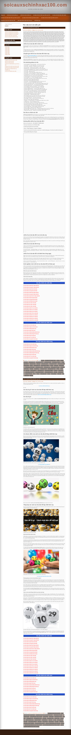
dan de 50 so (27, 370)
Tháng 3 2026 (7, 50)
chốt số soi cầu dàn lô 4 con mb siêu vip (11, 34)
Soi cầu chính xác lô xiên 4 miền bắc (29, 306)
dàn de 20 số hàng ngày (53, 363)
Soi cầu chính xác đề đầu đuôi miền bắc (30, 653)
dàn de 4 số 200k (36, 368)
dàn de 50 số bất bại (40, 370)
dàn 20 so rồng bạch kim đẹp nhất (50, 360)
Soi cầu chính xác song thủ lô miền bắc (30, 290)
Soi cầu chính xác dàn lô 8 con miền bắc (30, 311)
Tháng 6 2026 (7, 47)
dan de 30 (31, 365)
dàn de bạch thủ (57, 718)
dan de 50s (55, 370)
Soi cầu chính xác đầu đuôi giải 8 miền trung (31, 352)
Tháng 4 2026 (7, 49)
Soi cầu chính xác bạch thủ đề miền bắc (30, 297)
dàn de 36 (51, 365)
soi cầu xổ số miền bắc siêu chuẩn (59, 15)
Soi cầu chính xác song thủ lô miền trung (30, 710)
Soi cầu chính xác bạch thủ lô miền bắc (30, 641)
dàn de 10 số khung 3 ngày (56, 362)
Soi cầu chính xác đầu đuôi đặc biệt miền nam (31, 684)
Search (6, 26)
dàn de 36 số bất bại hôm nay (30, 367)
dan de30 (34, 373)
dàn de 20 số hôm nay (61, 363)
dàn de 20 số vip (26, 365)
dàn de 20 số (38, 363)
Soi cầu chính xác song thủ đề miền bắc (30, 299)
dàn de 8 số (55, 372)
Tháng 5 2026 (7, 48)
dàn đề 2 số (25, 721)
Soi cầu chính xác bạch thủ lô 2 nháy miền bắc (31, 295)
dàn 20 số (42, 360)
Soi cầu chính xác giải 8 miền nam (29, 330)
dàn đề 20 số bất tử (43, 373)
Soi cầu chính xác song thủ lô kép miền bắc (31, 294)
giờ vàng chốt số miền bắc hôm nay (25, 20)
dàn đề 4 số (57, 721)
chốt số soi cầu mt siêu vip (25, 15)
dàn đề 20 (37, 373)
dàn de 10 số (26, 362)
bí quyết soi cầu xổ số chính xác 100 (8, 20)
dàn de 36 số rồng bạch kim (55, 367)
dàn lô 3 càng (61, 721)
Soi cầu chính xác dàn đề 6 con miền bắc (30, 316)
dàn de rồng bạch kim (28, 373)
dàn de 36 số (56, 365)
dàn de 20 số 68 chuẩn (44, 363)
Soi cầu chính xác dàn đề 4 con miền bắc (30, 314)
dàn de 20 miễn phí (32, 363)
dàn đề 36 (48, 373)
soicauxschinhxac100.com (35, 4)
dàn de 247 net (51, 716)
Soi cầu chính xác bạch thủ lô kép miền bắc (31, 292)
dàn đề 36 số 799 (54, 373)
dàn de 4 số (31, 368)
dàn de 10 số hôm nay (47, 362)
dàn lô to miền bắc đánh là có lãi (29, 723)
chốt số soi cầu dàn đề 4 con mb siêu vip (11, 33)
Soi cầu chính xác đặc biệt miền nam (29, 328)
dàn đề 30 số (39, 721)
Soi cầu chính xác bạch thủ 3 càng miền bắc (31, 285)
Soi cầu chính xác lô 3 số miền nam (29, 337)
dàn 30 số (58, 360)
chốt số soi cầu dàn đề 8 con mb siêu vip (31, 27)
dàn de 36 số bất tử (47, 367)
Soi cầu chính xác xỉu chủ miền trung (29, 344)
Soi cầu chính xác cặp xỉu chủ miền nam (30, 326)
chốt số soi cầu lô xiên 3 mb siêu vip (11, 35)
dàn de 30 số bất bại (37, 365)
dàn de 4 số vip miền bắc (52, 368)
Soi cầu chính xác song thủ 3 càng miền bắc (31, 287)
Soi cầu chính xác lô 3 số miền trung (29, 356)
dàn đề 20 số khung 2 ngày (32, 721)
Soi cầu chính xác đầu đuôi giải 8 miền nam (31, 333)
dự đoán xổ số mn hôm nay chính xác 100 (41, 15)
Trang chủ (3, 15)
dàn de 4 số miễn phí (43, 368)
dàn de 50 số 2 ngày (33, 370)
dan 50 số (61, 360)
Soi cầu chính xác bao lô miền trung (29, 354)
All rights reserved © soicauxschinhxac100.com (35, 731)
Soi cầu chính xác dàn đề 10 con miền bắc (30, 672)
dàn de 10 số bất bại (32, 362)
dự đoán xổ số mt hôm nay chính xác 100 (30, 17)
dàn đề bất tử (27, 375)
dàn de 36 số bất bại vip (39, 367)
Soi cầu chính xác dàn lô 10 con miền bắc (30, 313)
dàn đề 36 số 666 (51, 721)
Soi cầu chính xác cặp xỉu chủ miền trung (30, 345)
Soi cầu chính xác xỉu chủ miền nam (29, 325)
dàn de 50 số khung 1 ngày (49, 370)
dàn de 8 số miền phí (50, 718)
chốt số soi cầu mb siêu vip (12, 15)
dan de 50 (57, 368)
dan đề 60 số (59, 373)
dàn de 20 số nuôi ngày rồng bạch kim (36, 716)
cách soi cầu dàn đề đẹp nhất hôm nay (54, 713)
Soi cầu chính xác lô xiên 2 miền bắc (29, 302)
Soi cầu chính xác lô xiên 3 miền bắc (29, 304)
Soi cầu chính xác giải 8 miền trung (29, 349)
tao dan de (31, 375)
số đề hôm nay (37, 20)
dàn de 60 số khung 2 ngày (39, 372)
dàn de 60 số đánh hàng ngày (30, 372)
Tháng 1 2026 (7, 53)
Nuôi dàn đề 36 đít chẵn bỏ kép (40, 723)
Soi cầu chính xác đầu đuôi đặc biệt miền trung (31, 703)
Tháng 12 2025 (7, 54)
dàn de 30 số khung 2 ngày (45, 365)
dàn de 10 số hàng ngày (39, 362)
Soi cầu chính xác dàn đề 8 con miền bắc (30, 318)
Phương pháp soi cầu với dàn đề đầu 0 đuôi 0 (52, 723)
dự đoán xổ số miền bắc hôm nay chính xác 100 (10, 17)
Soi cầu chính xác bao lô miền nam (29, 335)
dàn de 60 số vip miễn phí (49, 372)
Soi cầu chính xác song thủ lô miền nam (30, 691)
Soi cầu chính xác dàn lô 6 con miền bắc (30, 309)
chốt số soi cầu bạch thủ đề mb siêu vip (11, 36)
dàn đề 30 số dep (45, 721)
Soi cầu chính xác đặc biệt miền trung (30, 347)
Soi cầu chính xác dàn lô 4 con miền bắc (30, 660)
